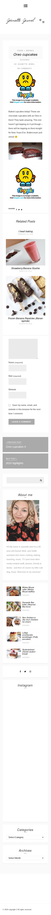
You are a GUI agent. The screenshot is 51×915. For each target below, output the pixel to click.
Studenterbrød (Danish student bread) (28, 651)
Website (12, 389)
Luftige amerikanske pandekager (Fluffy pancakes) (30, 635)
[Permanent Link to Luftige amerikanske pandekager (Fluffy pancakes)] (14, 641)
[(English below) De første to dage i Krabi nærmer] (25, 806)
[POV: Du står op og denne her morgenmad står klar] (25, 785)
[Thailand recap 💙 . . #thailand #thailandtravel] (25, 743)
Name (15, 362)
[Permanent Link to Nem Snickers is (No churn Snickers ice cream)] (14, 626)
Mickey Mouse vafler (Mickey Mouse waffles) (28, 589)
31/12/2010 (24, 60)
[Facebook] (20, 671)
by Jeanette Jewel (24, 64)
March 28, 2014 (25, 271)
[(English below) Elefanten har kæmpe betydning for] (25, 764)
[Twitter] (25, 671)
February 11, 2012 (25, 234)
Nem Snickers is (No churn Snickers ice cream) (30, 619)
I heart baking (25, 231)
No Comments (24, 68)
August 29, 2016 (25, 324)
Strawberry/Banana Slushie (25, 268)
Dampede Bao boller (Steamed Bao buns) (28, 604)
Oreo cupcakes (25, 54)
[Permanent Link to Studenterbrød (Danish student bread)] (14, 657)
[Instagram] (30, 671)
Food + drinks (25, 51)
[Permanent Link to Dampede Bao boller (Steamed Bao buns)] (14, 610)
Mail (14, 376)
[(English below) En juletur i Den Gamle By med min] (25, 722)
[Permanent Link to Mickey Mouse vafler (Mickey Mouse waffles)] (14, 595)
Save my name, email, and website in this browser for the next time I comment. (24, 409)
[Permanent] (25, 265)
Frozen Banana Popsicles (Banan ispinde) (25, 319)
